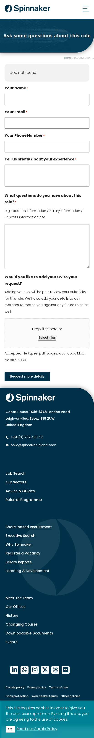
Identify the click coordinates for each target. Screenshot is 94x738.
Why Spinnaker (19, 544)
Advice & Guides (20, 491)
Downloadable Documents (29, 633)
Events (12, 641)
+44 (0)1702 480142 (26, 437)
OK (10, 729)
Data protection (17, 696)
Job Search (16, 473)
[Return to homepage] (27, 9)
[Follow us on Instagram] (35, 670)
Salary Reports (19, 562)
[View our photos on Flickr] (66, 670)
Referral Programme (24, 499)
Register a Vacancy (23, 553)
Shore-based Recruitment (29, 527)
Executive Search (20, 535)
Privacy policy (36, 687)
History (12, 615)
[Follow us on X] (45, 670)
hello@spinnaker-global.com (33, 445)
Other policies (70, 696)
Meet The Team (19, 598)
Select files (47, 338)
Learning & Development (28, 570)
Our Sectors (16, 482)
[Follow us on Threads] (55, 670)
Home (67, 58)
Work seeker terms (44, 696)
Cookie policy (15, 687)
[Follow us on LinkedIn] (14, 670)
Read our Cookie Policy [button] (37, 728)
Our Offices (16, 606)
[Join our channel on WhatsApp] (25, 670)
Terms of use (58, 687)
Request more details (27, 376)
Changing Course (21, 624)
